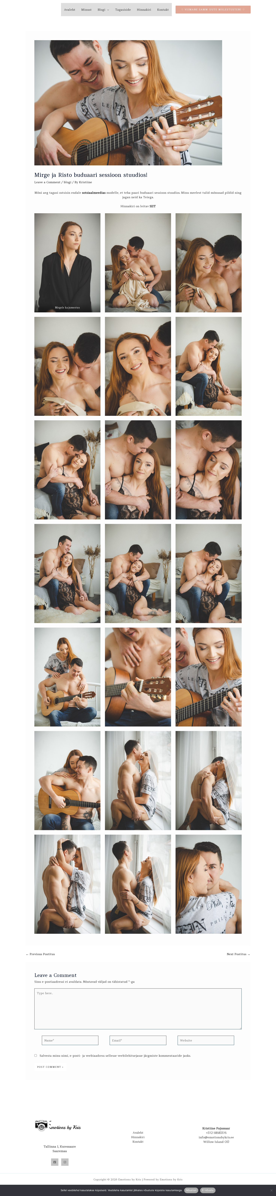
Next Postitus (238, 954)
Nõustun (191, 1190)
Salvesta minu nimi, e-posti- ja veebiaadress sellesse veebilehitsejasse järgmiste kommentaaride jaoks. (115, 1055)
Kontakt (163, 9)
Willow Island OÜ (216, 1142)
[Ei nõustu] (271, 1190)
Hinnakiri (144, 9)
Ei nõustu (207, 1190)
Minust (86, 9)
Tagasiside (123, 9)
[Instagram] (65, 1162)
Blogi (101, 9)
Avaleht (69, 9)
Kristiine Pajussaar (216, 1128)
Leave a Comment (47, 182)
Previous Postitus (40, 954)
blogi (67, 182)
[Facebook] (54, 1162)
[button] (213, 10)
